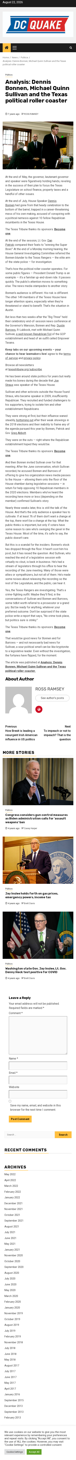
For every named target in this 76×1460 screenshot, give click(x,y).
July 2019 (9, 1330)
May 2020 (10, 1290)
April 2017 (10, 1388)
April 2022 (10, 1180)
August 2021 (11, 1226)
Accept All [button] (34, 1452)
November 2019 (13, 1313)
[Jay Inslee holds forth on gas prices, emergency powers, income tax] (38, 860)
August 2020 (11, 1272)
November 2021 (13, 1209)
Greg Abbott (18, 433)
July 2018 (9, 1348)
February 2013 (12, 1417)
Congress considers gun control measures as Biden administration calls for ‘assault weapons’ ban (36, 818)
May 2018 (10, 1359)
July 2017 (9, 1371)
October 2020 (12, 1261)
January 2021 (12, 1249)
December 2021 (13, 1203)
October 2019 (12, 1319)
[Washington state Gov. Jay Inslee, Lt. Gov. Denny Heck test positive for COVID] (38, 935)
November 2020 (13, 1255)
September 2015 (14, 1400)
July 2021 (9, 1232)
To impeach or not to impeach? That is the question (57, 733)
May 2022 (10, 1174)
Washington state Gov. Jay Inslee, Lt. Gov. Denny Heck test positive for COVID (35, 970)
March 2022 (11, 1185)
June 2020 (10, 1284)
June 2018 (10, 1354)
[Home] (7, 47)
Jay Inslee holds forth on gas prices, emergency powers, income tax (31, 895)
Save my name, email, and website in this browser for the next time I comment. (35, 1107)
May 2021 (10, 1243)
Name (13, 1058)
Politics (9, 75)
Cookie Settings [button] (15, 1452)
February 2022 (12, 1191)
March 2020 (11, 1296)
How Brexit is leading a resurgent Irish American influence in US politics (21, 733)
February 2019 (12, 1336)
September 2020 (14, 1267)
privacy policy (32, 358)
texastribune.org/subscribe (25, 369)
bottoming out (24, 420)
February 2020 (12, 1301)
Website (14, 1087)
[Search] (71, 47)
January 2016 (12, 1394)
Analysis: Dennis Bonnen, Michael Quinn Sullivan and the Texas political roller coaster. (35, 667)
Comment (16, 1013)
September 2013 (14, 1411)
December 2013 (13, 1406)
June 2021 (10, 1238)
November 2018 (13, 1342)
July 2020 (9, 1278)
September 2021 (14, 1220)
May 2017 (10, 1382)
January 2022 (12, 1197)
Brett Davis (29, 903)
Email (13, 1073)
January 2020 (12, 1307)
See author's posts (52, 698)
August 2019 (11, 1325)
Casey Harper (30, 828)
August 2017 (11, 1365)
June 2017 (10, 1377)
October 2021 (12, 1215)
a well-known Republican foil (33, 334)
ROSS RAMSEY (31, 114)
